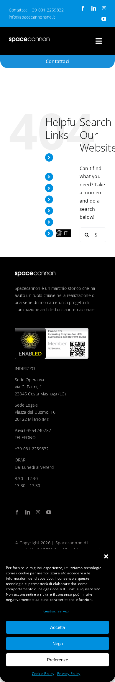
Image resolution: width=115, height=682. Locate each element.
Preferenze (57, 659)
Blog (61, 210)
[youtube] (103, 19)
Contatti (65, 221)
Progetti (65, 176)
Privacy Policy (68, 673)
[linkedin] (93, 8)
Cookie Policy (43, 673)
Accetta (57, 627)
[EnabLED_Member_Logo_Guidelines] (51, 330)
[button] (106, 556)
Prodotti (65, 199)
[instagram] (104, 8)
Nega (57, 643)
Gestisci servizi (56, 611)
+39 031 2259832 (47, 10)
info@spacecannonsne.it (32, 17)
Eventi (63, 188)
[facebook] (82, 8)
